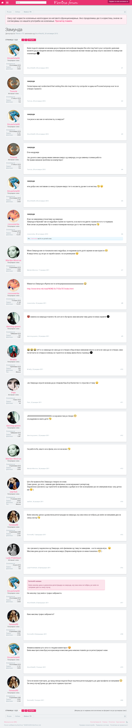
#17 (122, 603)
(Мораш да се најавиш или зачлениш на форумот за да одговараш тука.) (101, 710)
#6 (122, 234)
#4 (122, 169)
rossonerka (13, 224)
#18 (122, 634)
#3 (122, 134)
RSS (127, 722)
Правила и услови (102, 725)
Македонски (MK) (10, 722)
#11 (122, 402)
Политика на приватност (119, 725)
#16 (122, 568)
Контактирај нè (95, 722)
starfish (13, 492)
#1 (122, 68)
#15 (122, 535)
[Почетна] (2, 2)
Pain (13, 392)
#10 (122, 369)
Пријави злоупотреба (87, 725)
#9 (122, 336)
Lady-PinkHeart (13, 558)
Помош (104, 722)
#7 (122, 270)
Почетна (112, 722)
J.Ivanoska (33, 238)
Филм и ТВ (20, 33)
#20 (122, 700)
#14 (122, 501)
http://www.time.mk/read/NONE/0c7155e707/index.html (50, 289)
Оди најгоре (120, 722)
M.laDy (13, 359)
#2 (122, 101)
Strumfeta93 (39, 33)
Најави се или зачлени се (118, 1)
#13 (122, 468)
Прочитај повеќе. (64, 21)
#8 (122, 303)
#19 (122, 667)
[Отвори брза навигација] (125, 12)
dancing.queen (13, 326)
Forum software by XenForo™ (22, 725)
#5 (122, 201)
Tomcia (13, 91)
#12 (122, 435)
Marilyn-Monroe (13, 260)
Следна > (31, 40)
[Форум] (7, 2)
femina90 (13, 525)
